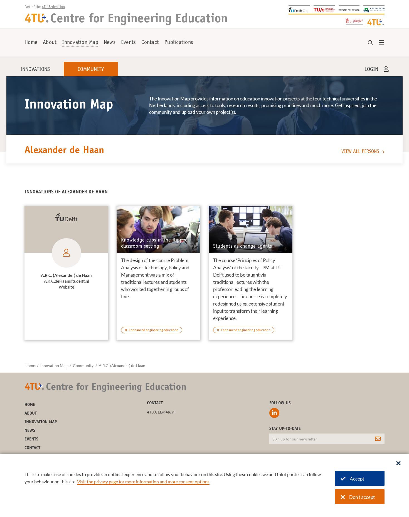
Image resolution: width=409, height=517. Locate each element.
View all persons (360, 151)
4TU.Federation (53, 7)
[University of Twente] (349, 9)
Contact (150, 43)
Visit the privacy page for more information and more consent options (143, 481)
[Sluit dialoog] (398, 464)
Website (66, 286)
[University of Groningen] (354, 21)
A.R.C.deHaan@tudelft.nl (66, 281)
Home (30, 43)
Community (91, 70)
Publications (178, 43)
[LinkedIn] (274, 413)
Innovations (35, 70)
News (109, 43)
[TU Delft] (299, 9)
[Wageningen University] (374, 9)
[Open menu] (381, 43)
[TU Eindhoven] (324, 9)
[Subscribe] (378, 439)
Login (371, 70)
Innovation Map (80, 43)
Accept (357, 479)
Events (128, 43)
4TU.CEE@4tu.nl (161, 412)
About (49, 43)
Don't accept (362, 497)
